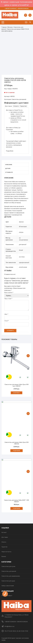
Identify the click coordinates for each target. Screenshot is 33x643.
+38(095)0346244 (22, 8)
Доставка (8, 106)
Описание (8, 164)
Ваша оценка (8, 292)
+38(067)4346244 (10, 8)
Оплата (15, 106)
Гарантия (23, 106)
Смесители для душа (8, 581)
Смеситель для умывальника (10, 576)
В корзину (16, 392)
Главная (3, 27)
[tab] (16, 165)
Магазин (10, 27)
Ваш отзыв (8, 298)
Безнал (3, 556)
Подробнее (9, 151)
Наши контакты (6, 551)
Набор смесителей (7, 585)
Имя (6, 314)
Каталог (4, 532)
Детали (7, 168)
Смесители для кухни (8, 566)
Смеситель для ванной (19, 99)
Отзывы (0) (9, 172)
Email (6, 321)
